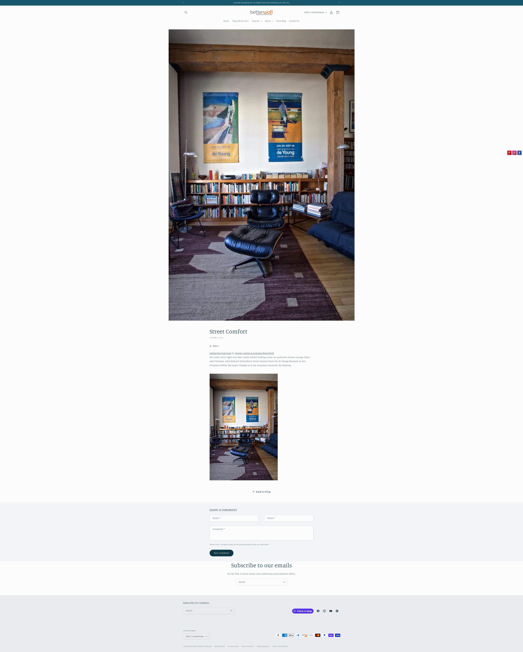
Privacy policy (233, 646)
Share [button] (215, 346)
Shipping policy (263, 646)
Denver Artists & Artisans (248, 353)
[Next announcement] (339, 2)
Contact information (280, 646)
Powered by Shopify (204, 646)
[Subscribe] (284, 582)
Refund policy (220, 646)
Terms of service (247, 646)
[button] (186, 12)
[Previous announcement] (184, 2)
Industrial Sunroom (220, 353)
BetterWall (268, 353)
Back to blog (263, 491)
